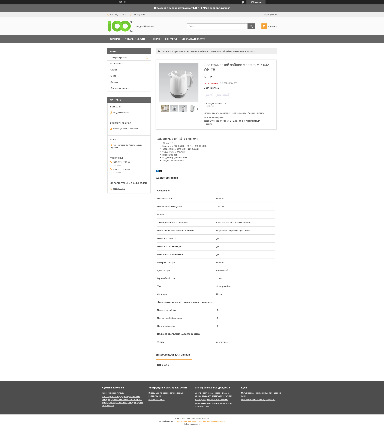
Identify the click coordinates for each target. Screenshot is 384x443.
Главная (115, 39)
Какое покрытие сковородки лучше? (258, 400)
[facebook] (157, 171)
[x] (160, 171)
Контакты (171, 39)
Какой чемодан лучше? (113, 393)
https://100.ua (119, 189)
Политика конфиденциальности (211, 421)
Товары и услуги (135, 39)
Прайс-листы (116, 63)
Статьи (113, 70)
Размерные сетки (156, 400)
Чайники (204, 51)
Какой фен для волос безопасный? (211, 400)
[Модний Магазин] (120, 31)
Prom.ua (205, 419)
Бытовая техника (188, 51)
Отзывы (114, 82)
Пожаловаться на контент (186, 421)
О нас (156, 39)
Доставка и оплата (193, 39)
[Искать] (251, 26)
